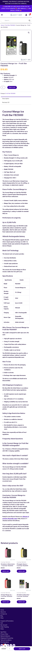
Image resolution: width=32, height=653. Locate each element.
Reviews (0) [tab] (5, 102)
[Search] (29, 20)
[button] (2, 15)
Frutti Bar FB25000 (10, 25)
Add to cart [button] (5, 571)
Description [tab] (5, 98)
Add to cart (12, 87)
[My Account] (26, 15)
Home (2, 25)
